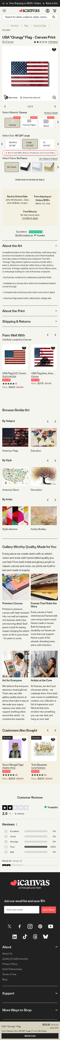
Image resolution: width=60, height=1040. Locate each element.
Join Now (48, 909)
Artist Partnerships (12, 969)
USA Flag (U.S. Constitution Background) (15, 373)
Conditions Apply (30, 218)
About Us (7, 953)
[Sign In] (47, 10)
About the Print (13, 311)
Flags (26, 25)
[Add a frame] (10, 97)
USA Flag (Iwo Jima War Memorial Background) (44, 373)
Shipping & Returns (16, 321)
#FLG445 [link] (6, 30)
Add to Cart (30, 1036)
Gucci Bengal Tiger (13, 764)
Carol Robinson (38, 768)
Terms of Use (9, 974)
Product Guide (51, 113)
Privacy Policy (9, 964)
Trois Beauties (39, 764)
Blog (4, 979)
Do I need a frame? (48, 158)
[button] (12, 123)
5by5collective (9, 376)
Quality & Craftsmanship (15, 958)
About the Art (12, 246)
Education (15, 25)
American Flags (40, 25)
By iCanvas (8, 41)
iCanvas (35, 376)
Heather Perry (8, 768)
